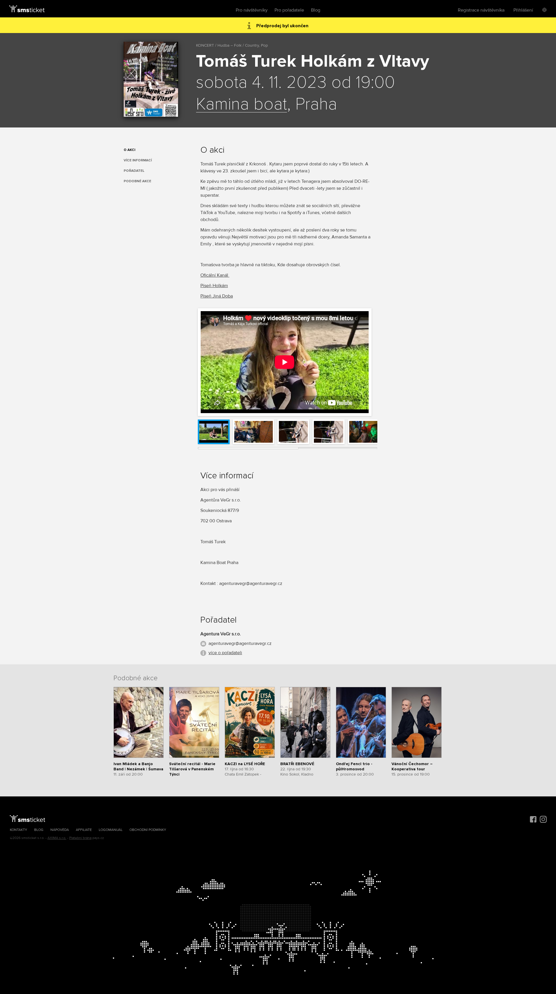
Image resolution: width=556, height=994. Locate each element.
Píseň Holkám (214, 286)
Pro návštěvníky (252, 10)
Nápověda (59, 830)
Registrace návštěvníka (481, 10)
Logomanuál (110, 830)
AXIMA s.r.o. (56, 838)
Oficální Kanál (214, 275)
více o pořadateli (225, 653)
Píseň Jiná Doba (216, 296)
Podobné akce (137, 181)
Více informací (138, 160)
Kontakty (18, 830)
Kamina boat (241, 104)
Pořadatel (134, 171)
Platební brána (80, 838)
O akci (129, 150)
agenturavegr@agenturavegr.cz (240, 643)
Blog (315, 10)
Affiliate (84, 830)
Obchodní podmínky (147, 830)
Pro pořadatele (289, 10)
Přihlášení (523, 10)
